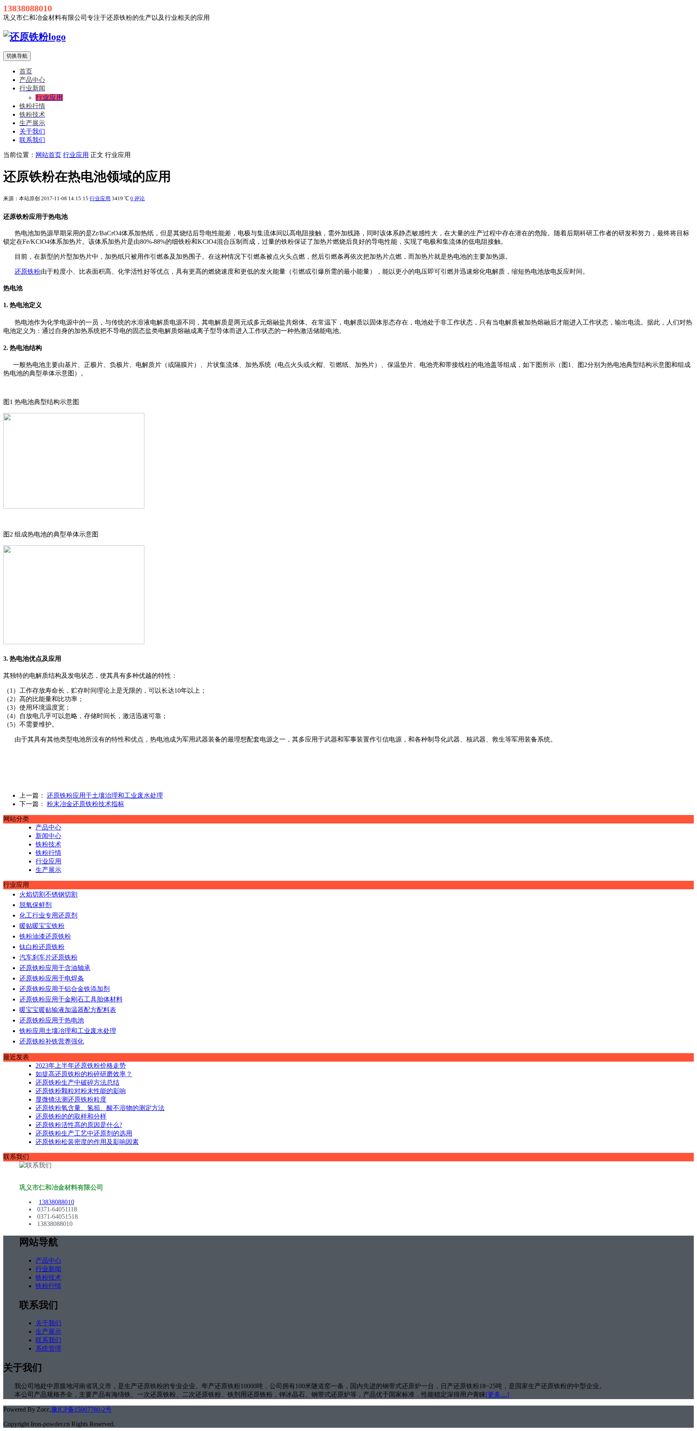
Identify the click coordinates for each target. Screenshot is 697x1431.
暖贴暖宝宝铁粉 (42, 925)
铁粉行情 (48, 852)
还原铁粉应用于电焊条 (51, 978)
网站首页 (48, 154)
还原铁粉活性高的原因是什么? (78, 1124)
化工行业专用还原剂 (48, 915)
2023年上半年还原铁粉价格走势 (80, 1065)
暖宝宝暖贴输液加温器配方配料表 (67, 1009)
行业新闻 (48, 1268)
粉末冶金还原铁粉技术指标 (85, 803)
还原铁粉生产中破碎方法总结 (77, 1082)
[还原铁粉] (34, 36)
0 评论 (137, 198)
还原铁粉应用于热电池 (51, 1020)
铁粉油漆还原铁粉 (45, 936)
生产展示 (48, 869)
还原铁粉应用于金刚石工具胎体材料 (71, 999)
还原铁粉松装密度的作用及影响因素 (87, 1141)
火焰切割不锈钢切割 (48, 894)
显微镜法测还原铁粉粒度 (70, 1099)
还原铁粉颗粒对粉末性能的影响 (80, 1090)
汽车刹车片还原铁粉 (48, 957)
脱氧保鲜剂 (35, 904)
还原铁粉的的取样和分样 (70, 1116)
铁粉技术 (48, 844)
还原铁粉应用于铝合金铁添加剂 (64, 988)
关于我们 (32, 131)
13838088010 (56, 1201)
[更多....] (497, 1394)
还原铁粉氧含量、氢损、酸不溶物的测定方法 (100, 1107)
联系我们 (32, 139)
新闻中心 (48, 835)
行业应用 (76, 154)
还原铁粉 (27, 271)
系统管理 (48, 1348)
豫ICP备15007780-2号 (81, 1409)
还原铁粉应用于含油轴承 (54, 967)
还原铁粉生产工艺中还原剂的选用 (83, 1133)
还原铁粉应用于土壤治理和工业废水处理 (105, 795)
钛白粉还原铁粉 (42, 946)
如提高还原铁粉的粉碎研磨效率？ (83, 1074)
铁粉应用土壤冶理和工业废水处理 (67, 1030)
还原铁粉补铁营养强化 (51, 1041)
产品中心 (48, 827)
